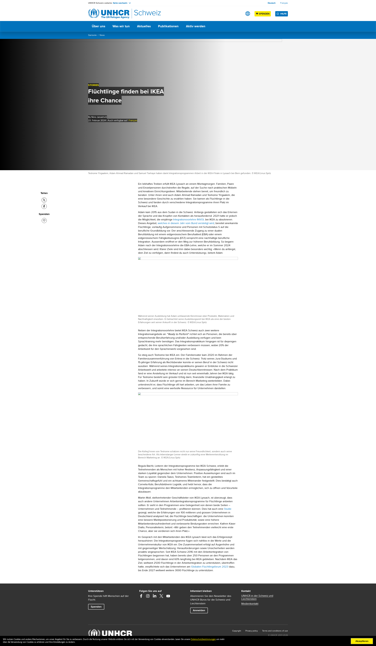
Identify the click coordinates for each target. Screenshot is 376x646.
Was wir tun (121, 26)
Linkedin (155, 596)
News (102, 35)
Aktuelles (144, 26)
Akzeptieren (361, 641)
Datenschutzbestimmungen (203, 639)
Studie (227, 509)
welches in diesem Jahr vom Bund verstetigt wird (186, 223)
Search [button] (238, 13)
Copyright (236, 630)
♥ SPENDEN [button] (263, 13)
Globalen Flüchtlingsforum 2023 (209, 566)
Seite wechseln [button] (120, 2)
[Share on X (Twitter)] (44, 200)
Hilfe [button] (283, 13)
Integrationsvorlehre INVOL (188, 219)
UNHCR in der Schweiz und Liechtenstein (257, 597)
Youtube (168, 596)
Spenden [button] (97, 607)
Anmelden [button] (199, 610)
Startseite (92, 35)
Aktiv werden (195, 26)
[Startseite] (108, 13)
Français (284, 2)
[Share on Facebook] (44, 206)
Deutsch (272, 2)
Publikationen (168, 26)
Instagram (148, 596)
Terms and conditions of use (275, 630)
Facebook (141, 596)
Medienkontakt (249, 603)
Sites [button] (247, 13)
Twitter (161, 596)
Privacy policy (251, 630)
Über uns (98, 26)
